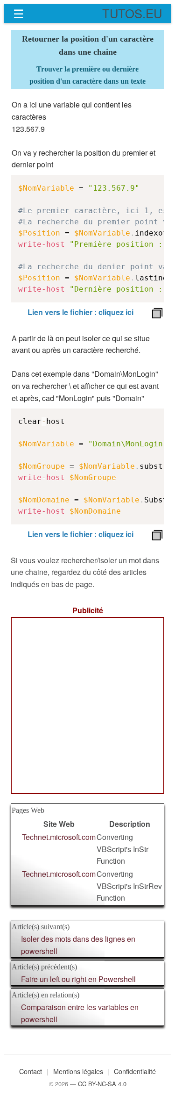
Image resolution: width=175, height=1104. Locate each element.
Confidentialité (135, 1071)
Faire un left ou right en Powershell (78, 979)
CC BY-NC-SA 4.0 (102, 1083)
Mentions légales (78, 1071)
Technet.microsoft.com (59, 837)
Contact (30, 1071)
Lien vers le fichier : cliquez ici (80, 312)
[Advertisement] (87, 705)
